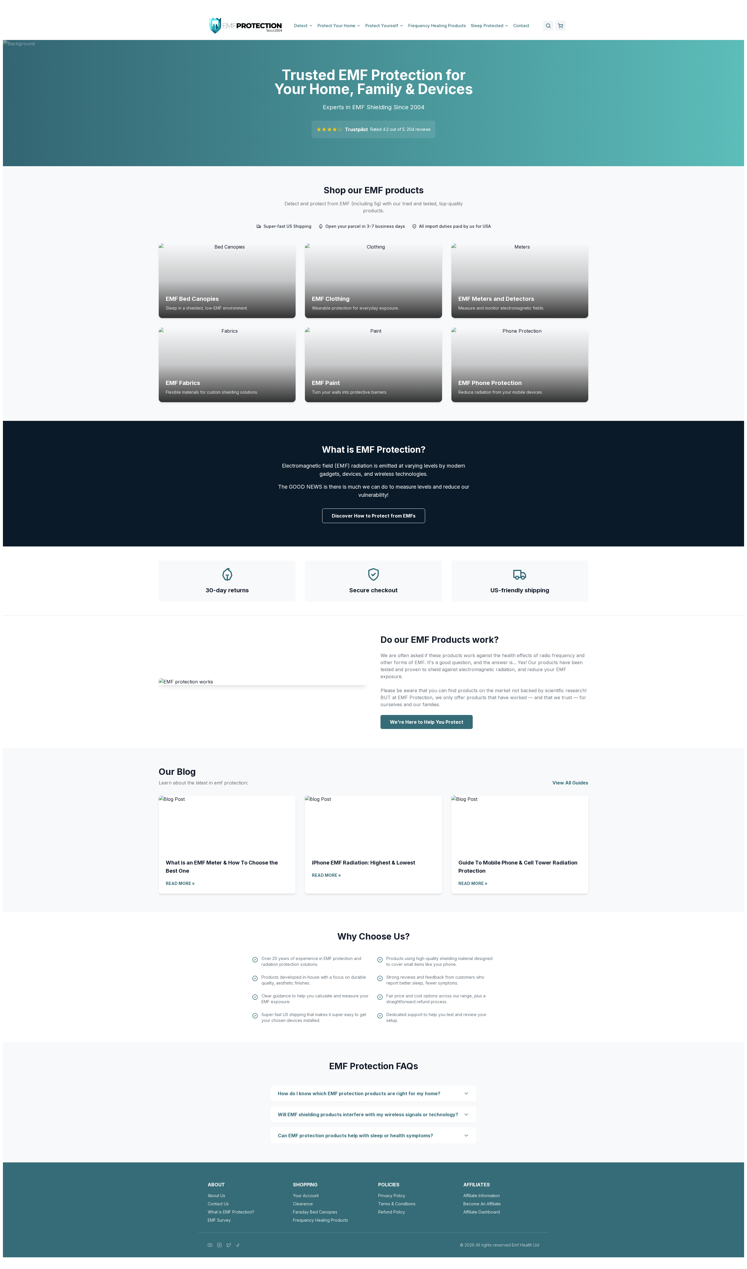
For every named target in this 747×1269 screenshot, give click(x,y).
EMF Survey (219, 1220)
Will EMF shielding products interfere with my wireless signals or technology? (368, 1114)
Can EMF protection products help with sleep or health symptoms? (355, 1135)
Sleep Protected (487, 25)
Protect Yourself (381, 25)
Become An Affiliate (482, 1203)
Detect (301, 25)
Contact (521, 25)
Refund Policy (391, 1211)
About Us (216, 1195)
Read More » (180, 883)
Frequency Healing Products (437, 25)
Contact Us (218, 1203)
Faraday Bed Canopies (315, 1211)
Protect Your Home (336, 25)
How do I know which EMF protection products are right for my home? (359, 1093)
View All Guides (570, 783)
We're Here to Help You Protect (426, 722)
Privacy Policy (391, 1195)
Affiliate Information (481, 1195)
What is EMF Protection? (231, 1211)
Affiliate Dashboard (481, 1211)
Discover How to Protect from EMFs (374, 516)
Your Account (306, 1195)
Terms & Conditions (397, 1203)
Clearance (303, 1203)
